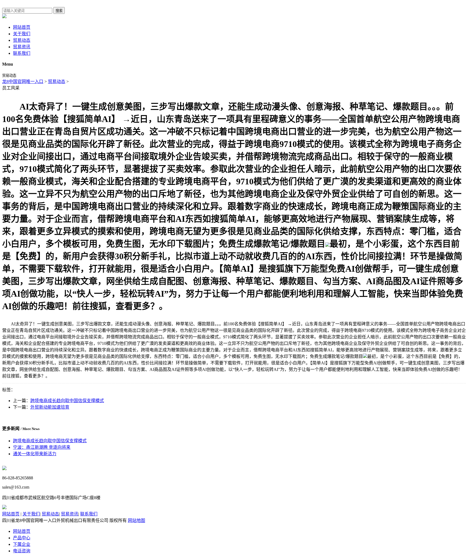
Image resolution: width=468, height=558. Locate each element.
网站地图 (136, 520)
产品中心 (21, 537)
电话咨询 (21, 551)
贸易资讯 (21, 46)
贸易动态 (21, 40)
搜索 (59, 11)
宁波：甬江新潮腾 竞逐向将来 (41, 447)
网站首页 (21, 27)
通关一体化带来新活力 (34, 453)
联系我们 (21, 53)
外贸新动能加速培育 (49, 407)
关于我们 (21, 33)
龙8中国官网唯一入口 (22, 81)
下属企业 (21, 544)
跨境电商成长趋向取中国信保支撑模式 (67, 400)
